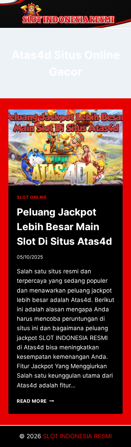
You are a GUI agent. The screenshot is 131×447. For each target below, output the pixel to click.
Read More (35, 401)
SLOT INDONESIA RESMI (77, 436)
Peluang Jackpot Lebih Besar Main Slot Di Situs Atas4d (64, 226)
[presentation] (65, 147)
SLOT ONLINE (32, 197)
